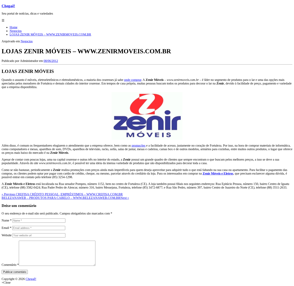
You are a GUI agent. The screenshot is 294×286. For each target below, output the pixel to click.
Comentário (10, 264)
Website (7, 235)
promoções (138, 145)
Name (7, 220)
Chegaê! (8, 6)
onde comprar (132, 79)
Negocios (27, 41)
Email (6, 227)
